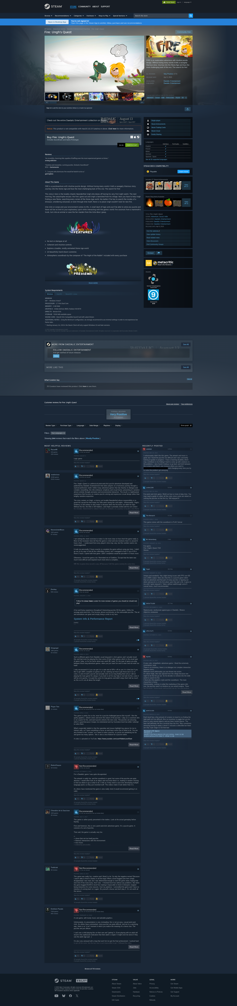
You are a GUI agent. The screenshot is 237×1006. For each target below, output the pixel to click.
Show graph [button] (185, 425)
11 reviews (54, 709)
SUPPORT (105, 6)
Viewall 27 (186, 185)
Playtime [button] (107, 425)
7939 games (54, 911)
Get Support (175, 992)
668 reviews (54, 592)
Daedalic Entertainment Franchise (78, 29)
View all (189, 379)
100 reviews (54, 454)
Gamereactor (54, 167)
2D (183, 97)
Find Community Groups (155, 244)
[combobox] (161, 16)
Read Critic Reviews (164, 265)
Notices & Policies (156, 992)
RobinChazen (56, 765)
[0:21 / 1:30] (94, 64)
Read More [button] (134, 513)
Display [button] (118, 425)
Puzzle (178, 97)
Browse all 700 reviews (92, 969)
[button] (48, 16)
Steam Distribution (118, 996)
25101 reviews (55, 479)
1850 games (54, 650)
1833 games (54, 813)
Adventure (150, 97)
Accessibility (154, 988)
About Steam (116, 984)
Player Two (55, 707)
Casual (157, 97)
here (84, 386)
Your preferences (187, 404)
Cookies (152, 996)
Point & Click (170, 97)
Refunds (152, 1000)
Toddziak (54, 867)
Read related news (153, 238)
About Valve (137, 984)
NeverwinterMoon (57, 530)
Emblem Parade (57, 909)
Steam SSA (116, 988)
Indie (162, 97)
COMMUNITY (84, 6)
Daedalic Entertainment (172, 81)
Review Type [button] (50, 425)
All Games (47, 29)
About (95, 6)
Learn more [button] (183, 172)
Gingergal (54, 648)
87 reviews (54, 534)
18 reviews (54, 768)
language (187, 2)
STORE (73, 6)
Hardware (136, 992)
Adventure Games (59, 29)
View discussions (152, 241)
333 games (54, 452)
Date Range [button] (93, 425)
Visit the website (153, 231)
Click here (112, 129)
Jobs (134, 988)
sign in (179, 2)
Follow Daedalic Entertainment (72, 350)
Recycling (136, 996)
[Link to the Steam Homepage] (53, 8)
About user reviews (172, 404)
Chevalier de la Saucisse (60, 810)
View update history (153, 234)
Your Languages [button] (57, 433)
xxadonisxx (55, 475)
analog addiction (50, 160)
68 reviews (54, 870)
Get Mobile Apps (176, 988)
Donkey (54, 589)
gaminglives (49, 174)
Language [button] (80, 425)
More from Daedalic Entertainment (73, 344)
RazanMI (54, 449)
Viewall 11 (186, 202)
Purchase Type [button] (65, 425)
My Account (175, 996)
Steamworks (116, 992)
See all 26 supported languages (156, 159)
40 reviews (54, 815)
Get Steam (174, 984)
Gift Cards (115, 1000)
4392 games (54, 532)
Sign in (48, 108)
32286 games (55, 477)
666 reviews (54, 913)
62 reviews (54, 652)
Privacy (152, 984)
